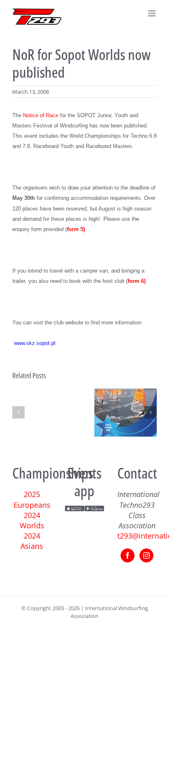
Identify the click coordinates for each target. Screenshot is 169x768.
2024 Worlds (32, 520)
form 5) (76, 229)
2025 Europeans (32, 499)
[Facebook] (128, 555)
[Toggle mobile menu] (152, 13)
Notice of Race (40, 115)
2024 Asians (32, 541)
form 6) (137, 281)
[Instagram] (146, 555)
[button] (18, 412)
